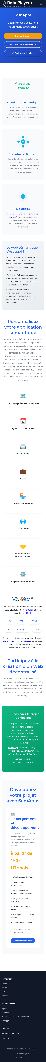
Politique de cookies (23, 1057)
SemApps (5, 1020)
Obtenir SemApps (23, 36)
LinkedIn (5, 1038)
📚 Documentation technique (23, 44)
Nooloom (5, 1012)
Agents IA (5, 1008)
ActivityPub (28, 610)
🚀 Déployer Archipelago (23, 53)
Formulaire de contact (11, 1033)
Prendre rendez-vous (23, 940)
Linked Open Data (11, 641)
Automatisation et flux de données (15, 1016)
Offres (4, 984)
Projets (4, 988)
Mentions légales (23, 1054)
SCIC (3, 992)
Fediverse (26, 641)
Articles (5, 996)
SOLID (28, 613)
